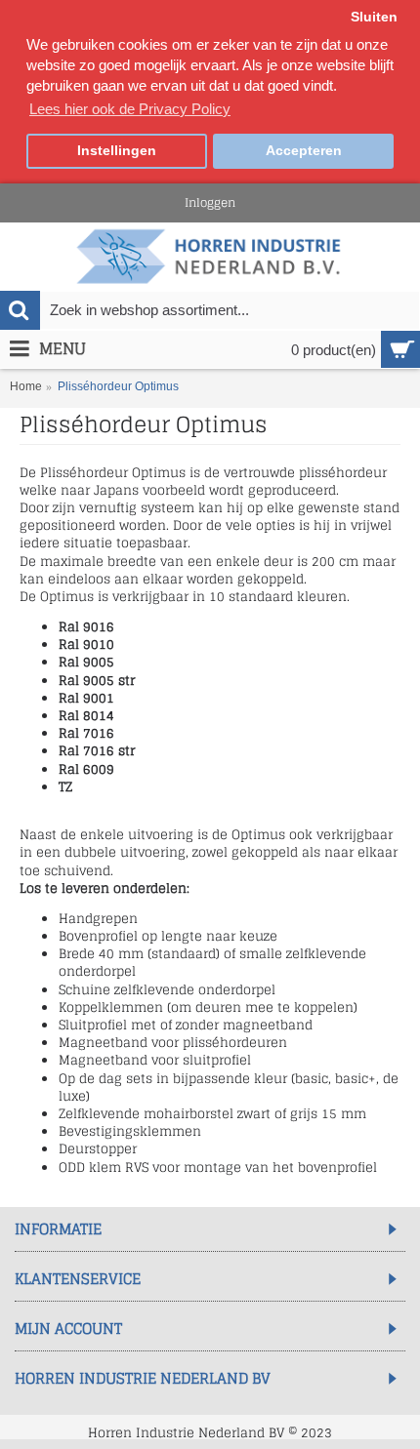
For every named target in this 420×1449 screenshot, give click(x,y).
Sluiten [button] (374, 17)
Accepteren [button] (304, 150)
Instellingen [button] (116, 150)
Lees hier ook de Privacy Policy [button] (130, 109)
